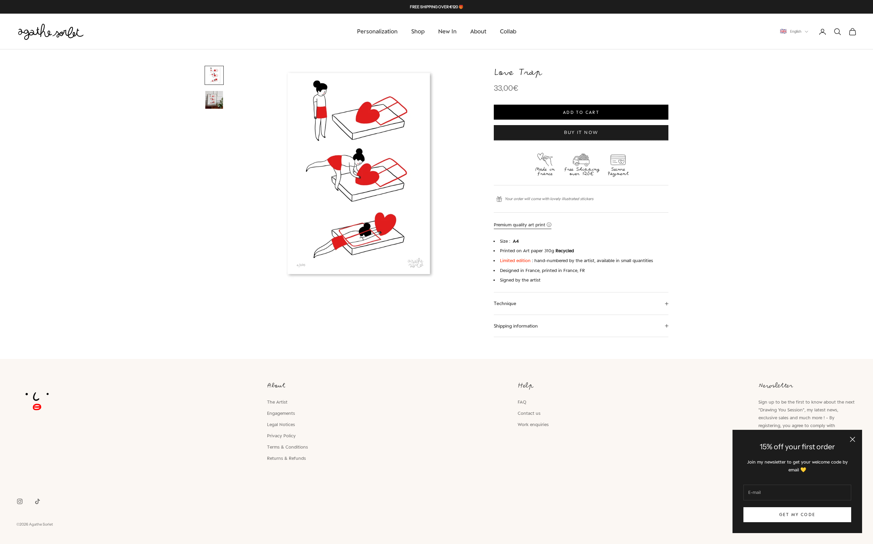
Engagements (281, 413)
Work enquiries (533, 424)
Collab (508, 31)
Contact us (529, 413)
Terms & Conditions (287, 447)
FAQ (522, 402)
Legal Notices (281, 424)
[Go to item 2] (214, 99)
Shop (418, 31)
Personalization (377, 31)
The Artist (277, 402)
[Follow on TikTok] (37, 501)
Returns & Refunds (286, 458)
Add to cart (581, 112)
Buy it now (581, 133)
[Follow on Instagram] (19, 501)
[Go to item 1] (214, 75)
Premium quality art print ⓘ (522, 224)
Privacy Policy (281, 435)
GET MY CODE (797, 514)
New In (447, 31)
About (478, 31)
